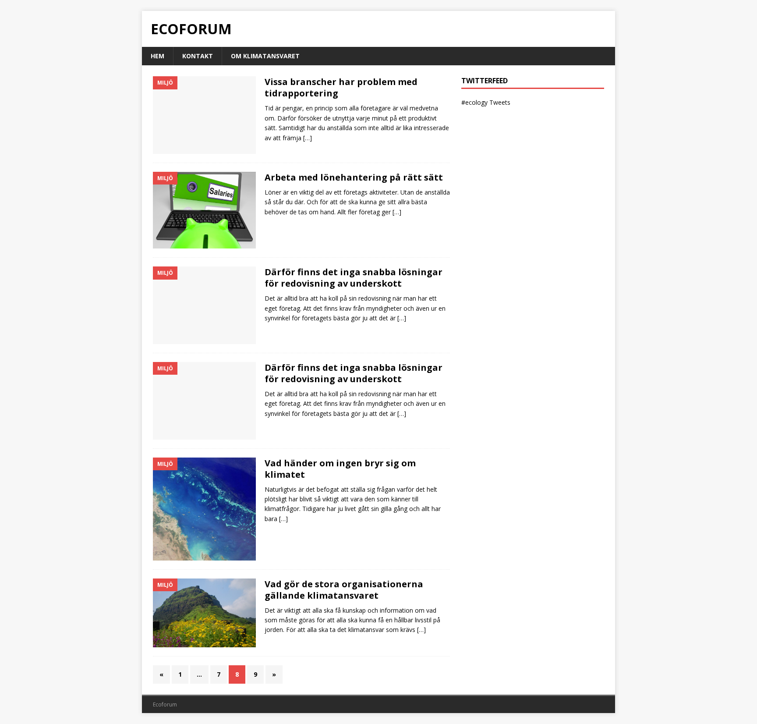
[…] (307, 138)
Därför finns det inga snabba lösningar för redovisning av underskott (353, 277)
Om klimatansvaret (265, 56)
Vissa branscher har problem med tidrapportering (341, 87)
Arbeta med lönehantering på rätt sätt (354, 177)
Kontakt (197, 56)
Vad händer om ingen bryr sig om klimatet (340, 468)
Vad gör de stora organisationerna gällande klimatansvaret (344, 589)
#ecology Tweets (485, 102)
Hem (157, 56)
